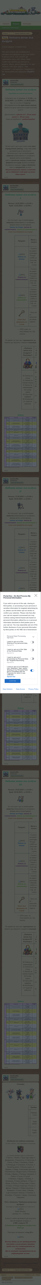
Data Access (20, 689)
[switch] (32, 642)
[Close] (36, 596)
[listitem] (20, 636)
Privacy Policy (33, 689)
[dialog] (20, 642)
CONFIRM (12, 681)
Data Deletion (8, 689)
